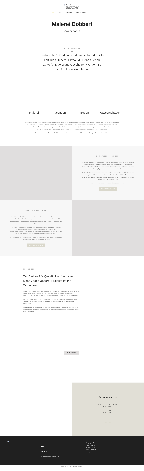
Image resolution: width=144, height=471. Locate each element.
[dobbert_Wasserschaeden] (110, 78)
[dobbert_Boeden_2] (84, 78)
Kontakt (108, 422)
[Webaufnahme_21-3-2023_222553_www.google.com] (36, 383)
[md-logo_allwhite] (18, 441)
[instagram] (86, 455)
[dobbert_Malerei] (34, 78)
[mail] (88, 455)
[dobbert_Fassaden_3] (59, 78)
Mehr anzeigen (71, 353)
